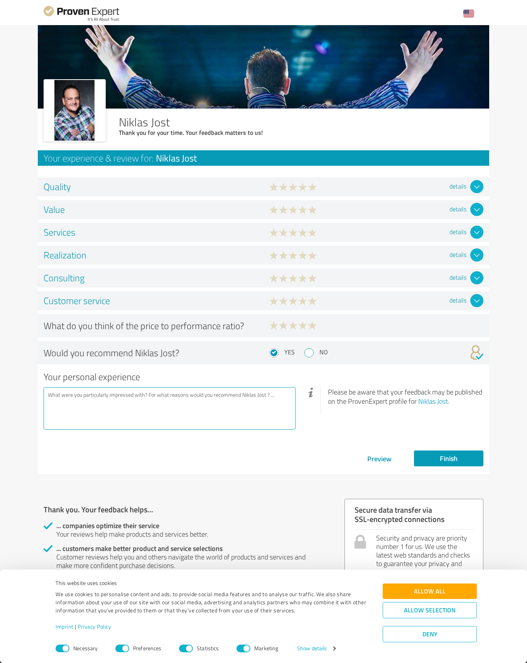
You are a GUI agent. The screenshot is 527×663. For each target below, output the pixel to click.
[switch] (122, 648)
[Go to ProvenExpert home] (81, 20)
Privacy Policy (94, 627)
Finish (449, 458)
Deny (429, 634)
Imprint (65, 627)
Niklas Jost (433, 401)
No (323, 352)
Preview (379, 458)
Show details (312, 648)
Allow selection (430, 610)
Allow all (430, 591)
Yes (289, 352)
